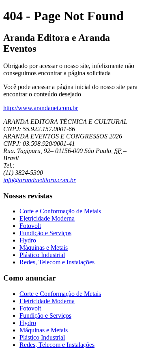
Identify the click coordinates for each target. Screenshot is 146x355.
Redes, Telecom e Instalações (56, 262)
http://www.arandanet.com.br (40, 107)
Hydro (27, 240)
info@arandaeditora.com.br (39, 179)
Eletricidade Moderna (47, 218)
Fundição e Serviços (45, 233)
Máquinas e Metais (43, 247)
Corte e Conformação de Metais (60, 211)
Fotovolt (30, 225)
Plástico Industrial (42, 254)
